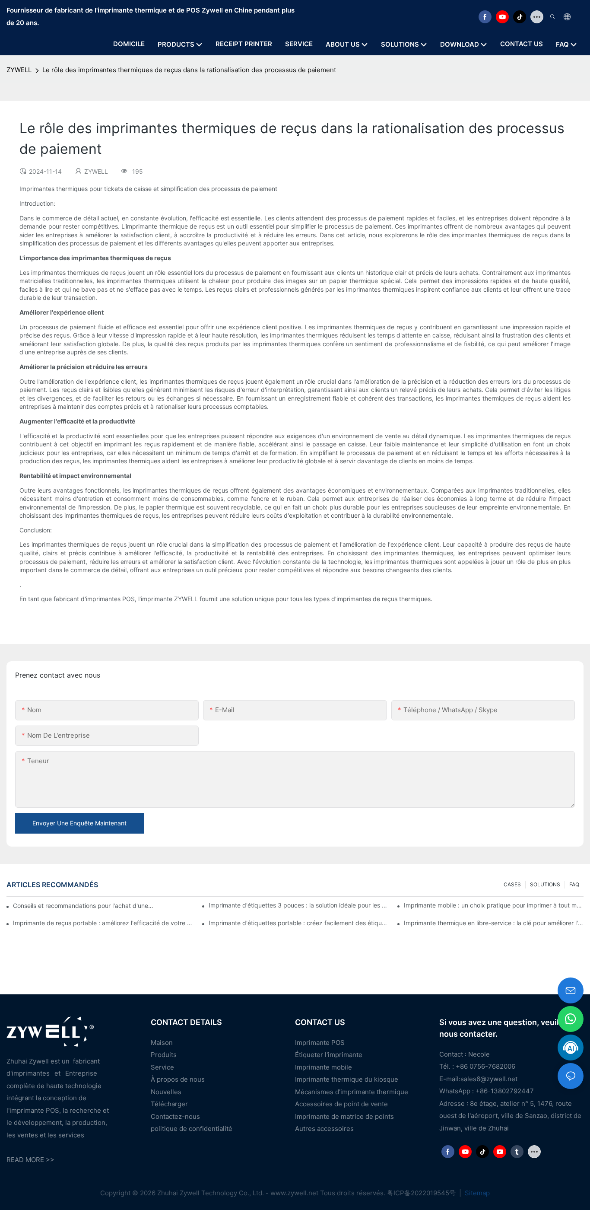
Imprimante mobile (323, 1067)
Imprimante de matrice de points (344, 1116)
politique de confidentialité (191, 1128)
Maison (162, 1042)
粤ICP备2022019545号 (422, 1193)
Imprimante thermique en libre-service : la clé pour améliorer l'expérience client (494, 923)
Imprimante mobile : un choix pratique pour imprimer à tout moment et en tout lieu (494, 905)
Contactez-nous (175, 1116)
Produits (164, 1055)
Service (162, 1067)
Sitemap (476, 1193)
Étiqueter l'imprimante (328, 1055)
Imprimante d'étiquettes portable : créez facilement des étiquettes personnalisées (298, 923)
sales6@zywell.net (488, 1079)
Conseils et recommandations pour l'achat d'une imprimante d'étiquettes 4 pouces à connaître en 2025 (84, 905)
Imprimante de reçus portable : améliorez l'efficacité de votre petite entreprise (103, 923)
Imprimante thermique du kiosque (346, 1079)
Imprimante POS (320, 1042)
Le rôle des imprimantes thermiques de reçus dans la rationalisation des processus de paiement (189, 70)
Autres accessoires (324, 1128)
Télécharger (169, 1104)
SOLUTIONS (545, 884)
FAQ (574, 884)
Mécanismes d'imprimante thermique (351, 1092)
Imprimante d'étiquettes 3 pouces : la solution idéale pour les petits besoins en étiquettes (298, 905)
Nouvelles (166, 1092)
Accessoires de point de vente (341, 1104)
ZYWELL (19, 70)
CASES (512, 884)
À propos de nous (178, 1079)
